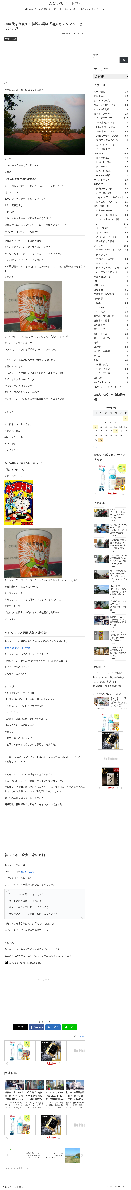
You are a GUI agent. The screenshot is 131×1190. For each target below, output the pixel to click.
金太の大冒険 (27, 871)
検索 (95, 55)
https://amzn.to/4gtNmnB (17, 647)
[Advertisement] (44, 61)
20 (115, 431)
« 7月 (96, 446)
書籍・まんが (12, 39)
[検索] (123, 60)
